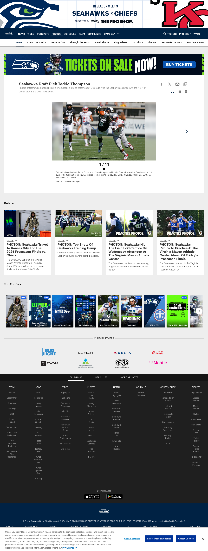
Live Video (65, 449)
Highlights (65, 392)
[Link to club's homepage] (9, 33)
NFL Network (65, 443)
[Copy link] (185, 84)
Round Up (38, 398)
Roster (12, 392)
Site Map (38, 478)
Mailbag (38, 427)
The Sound (65, 398)
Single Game (196, 392)
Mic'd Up (65, 411)
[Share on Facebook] (161, 86)
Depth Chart (12, 398)
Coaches (12, 403)
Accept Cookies (186, 538)
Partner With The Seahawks (11, 454)
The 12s (91, 457)
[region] (104, 539)
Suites (196, 414)
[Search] (164, 33)
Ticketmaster (196, 457)
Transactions (11, 427)
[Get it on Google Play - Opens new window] (114, 498)
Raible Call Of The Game (65, 427)
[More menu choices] (118, 33)
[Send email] (177, 86)
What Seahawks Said (38, 459)
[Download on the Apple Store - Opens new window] (92, 497)
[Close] (202, 538)
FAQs (168, 443)
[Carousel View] (172, 91)
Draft (38, 392)
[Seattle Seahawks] (104, 511)
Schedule (141, 387)
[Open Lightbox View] (104, 144)
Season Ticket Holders (196, 449)
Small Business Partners (12, 443)
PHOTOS (91, 387)
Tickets (196, 387)
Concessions (168, 422)
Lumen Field (168, 392)
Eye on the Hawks (91, 395)
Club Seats (196, 419)
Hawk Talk (116, 441)
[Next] (186, 131)
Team (11, 387)
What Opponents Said (38, 470)
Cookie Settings (132, 538)
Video (65, 387)
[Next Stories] (199, 311)
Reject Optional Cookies (159, 538)
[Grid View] (179, 91)
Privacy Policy (69, 547)
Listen (116, 387)
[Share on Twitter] (169, 86)
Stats (12, 414)
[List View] (186, 91)
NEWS (38, 387)
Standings (11, 408)
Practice (91, 435)
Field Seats (196, 424)
